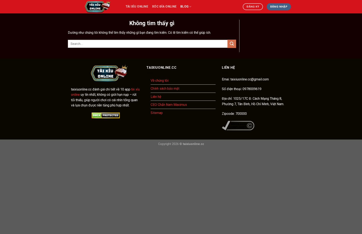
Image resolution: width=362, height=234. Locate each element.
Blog (184, 6)
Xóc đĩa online (164, 6)
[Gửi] (232, 44)
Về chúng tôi (159, 81)
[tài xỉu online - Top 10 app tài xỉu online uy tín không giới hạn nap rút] (95, 7)
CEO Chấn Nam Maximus (169, 105)
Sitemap (157, 113)
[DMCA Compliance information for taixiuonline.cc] (238, 125)
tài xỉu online (136, 6)
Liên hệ (156, 97)
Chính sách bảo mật (165, 88)
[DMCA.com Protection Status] (105, 115)
